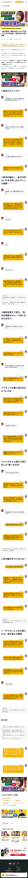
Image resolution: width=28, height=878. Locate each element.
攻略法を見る (18, 1)
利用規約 (18, 868)
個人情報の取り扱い (9, 870)
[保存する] (11, 823)
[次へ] (26, 837)
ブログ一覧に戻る (6, 5)
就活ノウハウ (18, 867)
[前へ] (1, 837)
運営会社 (9, 868)
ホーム (9, 867)
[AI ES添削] (23, 2)
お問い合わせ (18, 870)
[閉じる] (26, 872)
